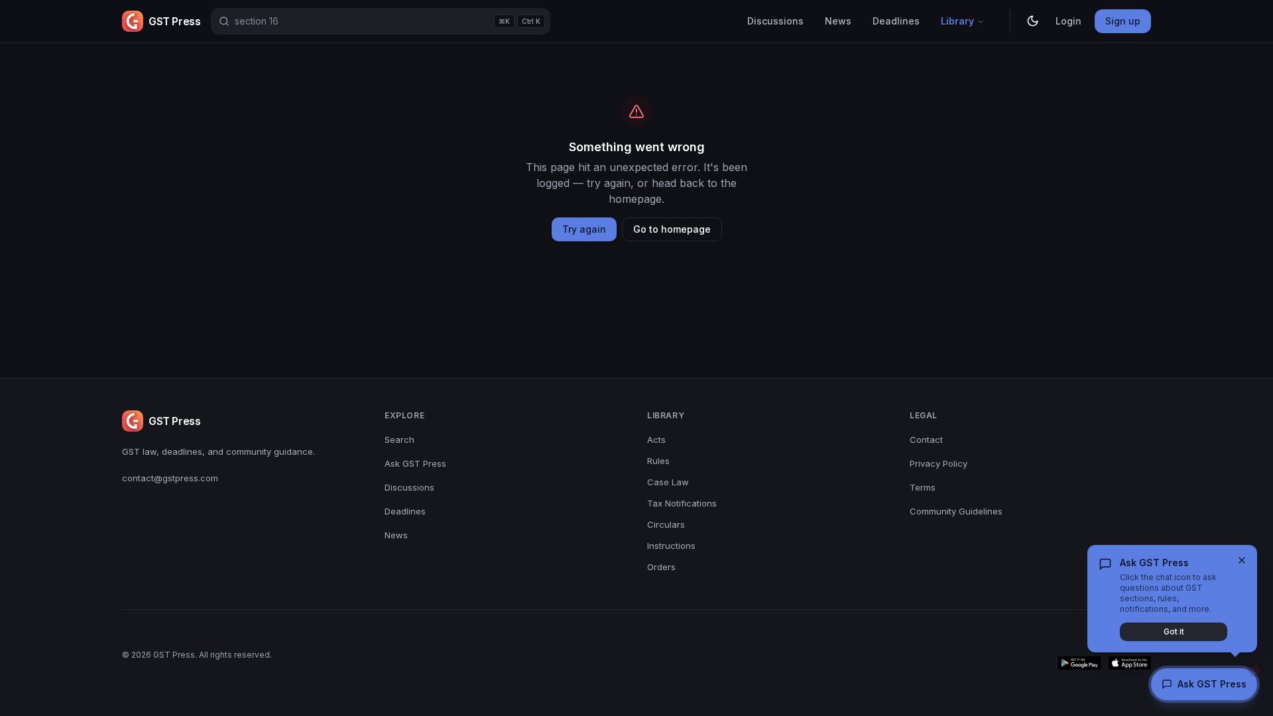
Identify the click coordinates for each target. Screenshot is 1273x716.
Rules (658, 460)
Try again (584, 229)
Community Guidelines (956, 511)
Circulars (666, 524)
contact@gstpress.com (170, 478)
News (838, 21)
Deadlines (896, 21)
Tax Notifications (682, 503)
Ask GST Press (415, 463)
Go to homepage (672, 229)
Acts (656, 439)
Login (1068, 21)
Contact (926, 439)
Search (399, 439)
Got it (1174, 631)
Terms (923, 487)
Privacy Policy (938, 463)
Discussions (775, 21)
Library (957, 21)
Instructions (671, 545)
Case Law (668, 482)
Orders (661, 567)
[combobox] (380, 21)
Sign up (1122, 21)
